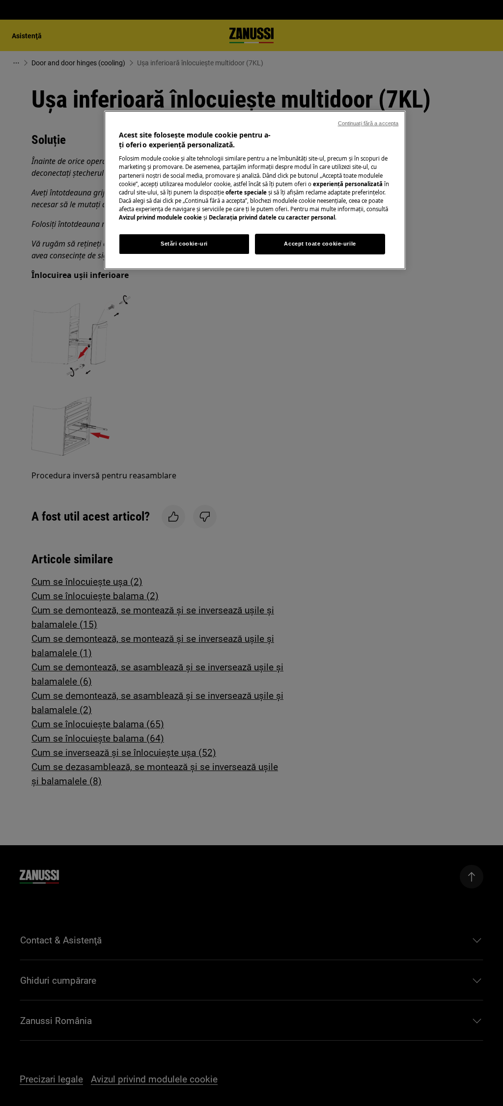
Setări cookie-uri (184, 244)
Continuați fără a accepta (368, 123)
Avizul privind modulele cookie (160, 217)
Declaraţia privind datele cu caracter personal (272, 217)
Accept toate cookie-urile (320, 244)
